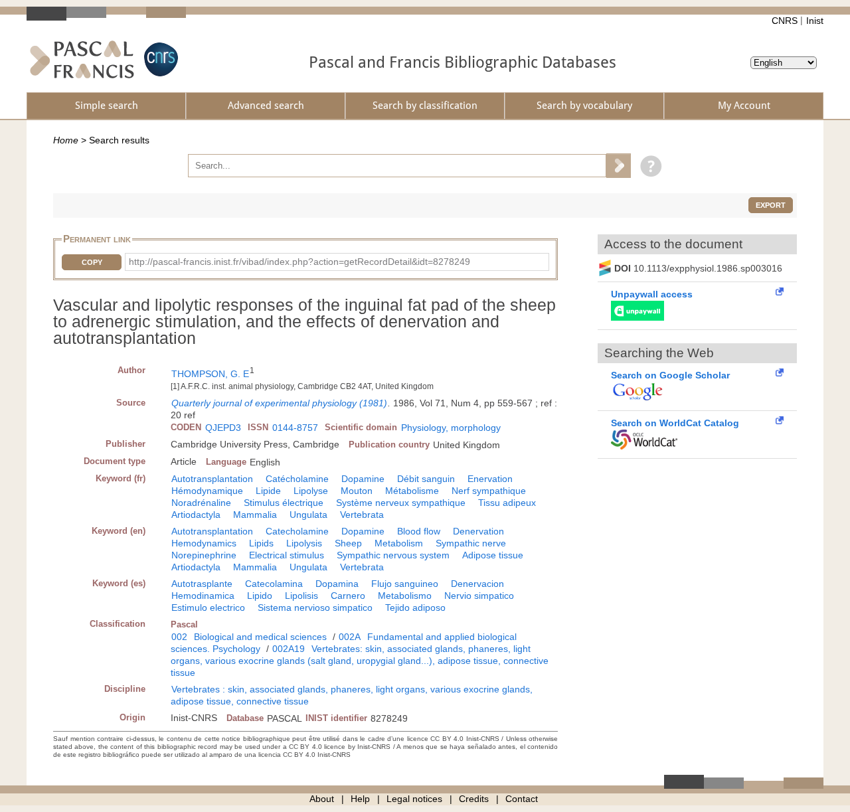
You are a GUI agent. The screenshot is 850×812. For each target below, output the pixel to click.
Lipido (259, 595)
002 (179, 636)
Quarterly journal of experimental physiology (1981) (279, 403)
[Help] (648, 165)
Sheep (348, 543)
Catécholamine (297, 478)
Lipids (261, 543)
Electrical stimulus (286, 555)
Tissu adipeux (507, 502)
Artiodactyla (195, 514)
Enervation (490, 478)
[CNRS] (159, 59)
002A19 (288, 648)
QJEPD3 (223, 427)
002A (350, 636)
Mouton (357, 490)
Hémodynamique (207, 490)
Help (360, 798)
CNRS (785, 20)
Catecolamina (274, 583)
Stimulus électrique (283, 502)
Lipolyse (311, 490)
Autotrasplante (201, 583)
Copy (92, 262)
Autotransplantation (212, 478)
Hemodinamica (202, 595)
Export (771, 205)
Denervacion (477, 583)
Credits (474, 798)
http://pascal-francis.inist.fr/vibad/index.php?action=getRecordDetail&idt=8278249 (299, 261)
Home (65, 140)
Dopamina (337, 583)
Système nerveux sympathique (401, 502)
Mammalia (255, 514)
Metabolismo (405, 595)
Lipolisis (301, 595)
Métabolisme (412, 490)
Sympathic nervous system (393, 555)
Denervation (478, 531)
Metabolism (399, 543)
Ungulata (308, 514)
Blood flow (418, 531)
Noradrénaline (201, 502)
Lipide (268, 490)
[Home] (82, 59)
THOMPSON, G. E (210, 373)
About (321, 798)
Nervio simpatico (479, 595)
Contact (521, 798)
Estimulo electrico (208, 607)
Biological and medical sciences (260, 636)
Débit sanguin (426, 478)
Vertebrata (362, 514)
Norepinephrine (203, 555)
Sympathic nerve (471, 543)
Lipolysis (304, 543)
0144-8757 (295, 427)
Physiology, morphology (451, 427)
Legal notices (414, 798)
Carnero (348, 595)
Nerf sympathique (489, 490)
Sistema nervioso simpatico (315, 607)
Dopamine (362, 478)
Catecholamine (297, 531)
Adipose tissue (492, 555)
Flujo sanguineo (404, 583)
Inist (814, 20)
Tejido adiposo (415, 607)
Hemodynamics (203, 543)
